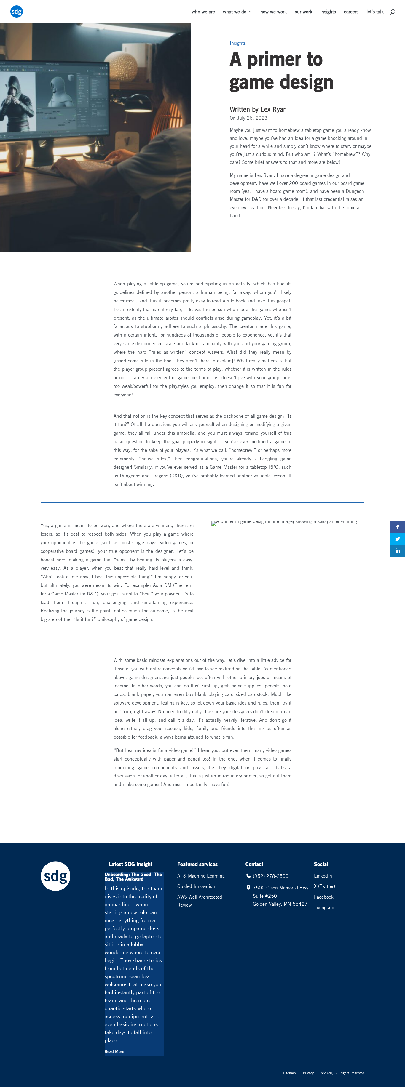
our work (303, 12)
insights (328, 12)
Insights (238, 43)
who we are (203, 12)
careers (351, 12)
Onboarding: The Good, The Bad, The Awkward (133, 876)
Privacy (308, 1072)
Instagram (324, 907)
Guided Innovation (196, 886)
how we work (273, 12)
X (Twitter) (324, 886)
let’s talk (375, 12)
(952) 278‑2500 (270, 876)
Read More (114, 1051)
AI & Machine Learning (201, 876)
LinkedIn (323, 876)
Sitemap (289, 1072)
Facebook (324, 897)
